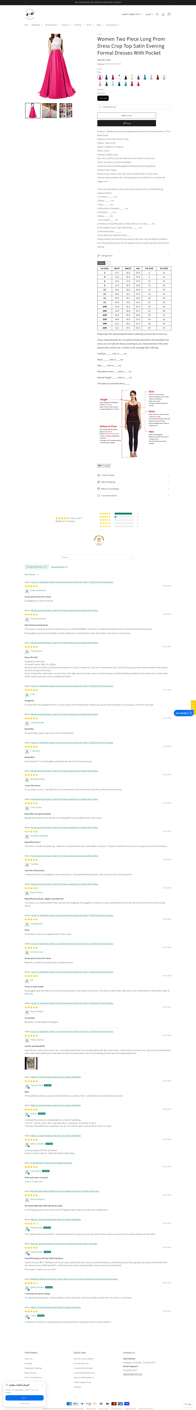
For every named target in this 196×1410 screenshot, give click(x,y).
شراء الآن (127, 123)
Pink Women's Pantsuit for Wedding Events (51, 1162)
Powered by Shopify (77, 1409)
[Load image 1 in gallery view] (32, 110)
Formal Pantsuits (81, 1363)
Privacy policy (104, 1408)
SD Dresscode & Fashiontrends (59, 1409)
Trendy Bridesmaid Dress (84, 1373)
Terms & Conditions (33, 1377)
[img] (69, 518)
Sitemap (77, 1387)
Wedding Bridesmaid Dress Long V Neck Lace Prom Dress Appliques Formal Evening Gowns (74, 1279)
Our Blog (28, 1363)
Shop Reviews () (59, 566)
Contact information (146, 1408)
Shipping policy (130, 1408)
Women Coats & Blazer (83, 1358)
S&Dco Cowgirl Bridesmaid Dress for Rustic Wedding (56, 1077)
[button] (37, 25)
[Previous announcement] (26, 2)
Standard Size (109, 106)
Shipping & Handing (33, 1368)
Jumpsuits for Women (83, 1368)
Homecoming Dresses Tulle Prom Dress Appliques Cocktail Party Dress (64, 610)
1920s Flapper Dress (82, 1382)
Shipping (100, 64)
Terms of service (116, 1408)
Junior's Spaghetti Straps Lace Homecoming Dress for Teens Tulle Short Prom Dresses (72, 582)
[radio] (100, 77)
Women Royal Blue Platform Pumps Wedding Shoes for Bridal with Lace (65, 1191)
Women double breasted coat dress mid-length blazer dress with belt (64, 1243)
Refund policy (91, 1408)
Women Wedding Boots (84, 1377)
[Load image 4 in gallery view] (49, 110)
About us (29, 1358)
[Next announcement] (170, 2)
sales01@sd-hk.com (132, 1373)
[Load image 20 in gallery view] (65, 110)
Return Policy (30, 1373)
